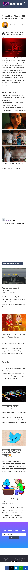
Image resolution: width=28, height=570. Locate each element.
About (20, 558)
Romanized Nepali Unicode (10, 289)
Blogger (21, 560)
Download (6, 362)
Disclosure (8, 560)
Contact (25, 558)
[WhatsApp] (21, 568)
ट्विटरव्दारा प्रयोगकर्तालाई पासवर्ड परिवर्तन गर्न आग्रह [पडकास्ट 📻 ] (11, 452)
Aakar (16, 558)
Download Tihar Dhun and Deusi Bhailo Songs (14, 335)
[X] (11, 568)
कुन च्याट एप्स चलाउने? (10, 406)
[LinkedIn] (16, 568)
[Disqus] (14, 196)
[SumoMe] (25, 568)
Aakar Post (3, 558)
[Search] (21, 2)
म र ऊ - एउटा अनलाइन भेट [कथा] (12, 499)
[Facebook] (7, 568)
